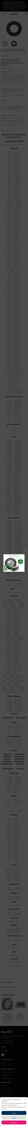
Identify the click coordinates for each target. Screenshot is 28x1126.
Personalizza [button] (14, 1123)
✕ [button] (25, 1099)
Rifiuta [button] (14, 1118)
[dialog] (14, 1111)
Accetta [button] (14, 1113)
